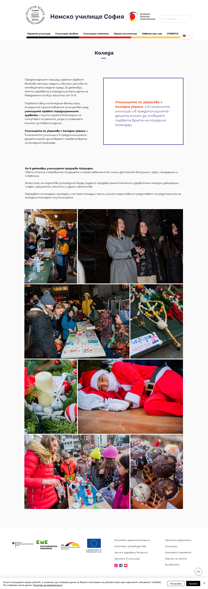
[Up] (198, 572)
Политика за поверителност (48, 585)
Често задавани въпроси (131, 552)
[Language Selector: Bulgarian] (186, 35)
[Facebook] (121, 565)
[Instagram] (116, 565)
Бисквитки (172, 564)
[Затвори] (204, 583)
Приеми (193, 583)
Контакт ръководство (130, 546)
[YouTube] (125, 565)
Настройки (176, 583)
